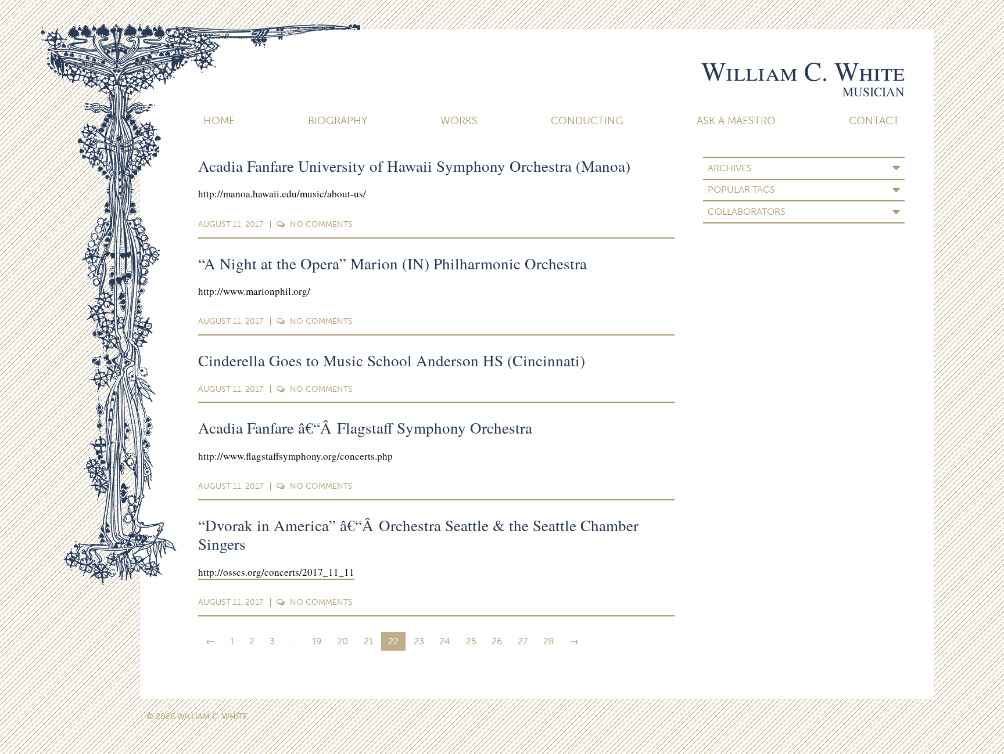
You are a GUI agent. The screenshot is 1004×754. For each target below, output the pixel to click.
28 (548, 641)
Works (459, 120)
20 (342, 641)
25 (471, 641)
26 (497, 641)
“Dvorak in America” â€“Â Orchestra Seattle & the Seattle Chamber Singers (418, 534)
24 (444, 641)
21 (368, 641)
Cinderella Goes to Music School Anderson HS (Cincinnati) (391, 360)
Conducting (587, 120)
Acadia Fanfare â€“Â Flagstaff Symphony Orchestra (365, 427)
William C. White (803, 70)
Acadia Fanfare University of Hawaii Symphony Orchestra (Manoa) (414, 166)
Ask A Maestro (736, 120)
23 (419, 641)
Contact (874, 120)
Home (219, 120)
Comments (321, 224)
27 (523, 641)
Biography (337, 120)
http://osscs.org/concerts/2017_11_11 (276, 572)
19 (317, 641)
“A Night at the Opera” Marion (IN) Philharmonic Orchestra (392, 263)
